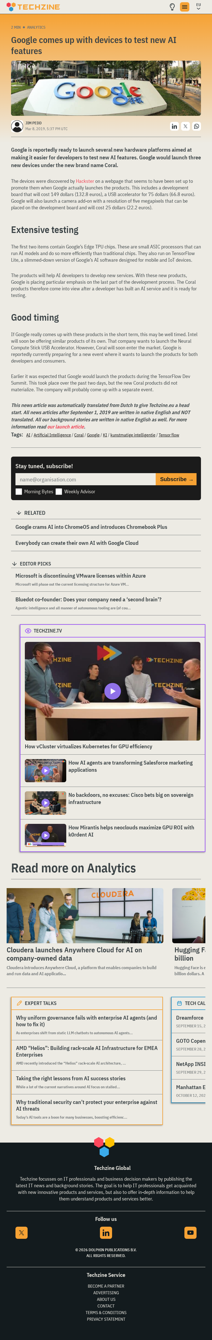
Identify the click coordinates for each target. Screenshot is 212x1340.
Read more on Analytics (73, 868)
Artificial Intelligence (52, 435)
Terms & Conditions (106, 1312)
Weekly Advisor (79, 491)
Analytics (36, 27)
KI (105, 435)
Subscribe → (177, 479)
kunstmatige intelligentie (132, 435)
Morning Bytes (38, 491)
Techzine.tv (48, 631)
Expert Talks (41, 1003)
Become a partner (106, 1286)
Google (93, 435)
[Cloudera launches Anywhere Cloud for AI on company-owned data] (83, 915)
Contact (106, 1306)
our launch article (65, 427)
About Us (106, 1299)
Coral (79, 435)
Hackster (85, 181)
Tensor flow (169, 435)
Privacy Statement (106, 1319)
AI (28, 435)
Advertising (106, 1292)
